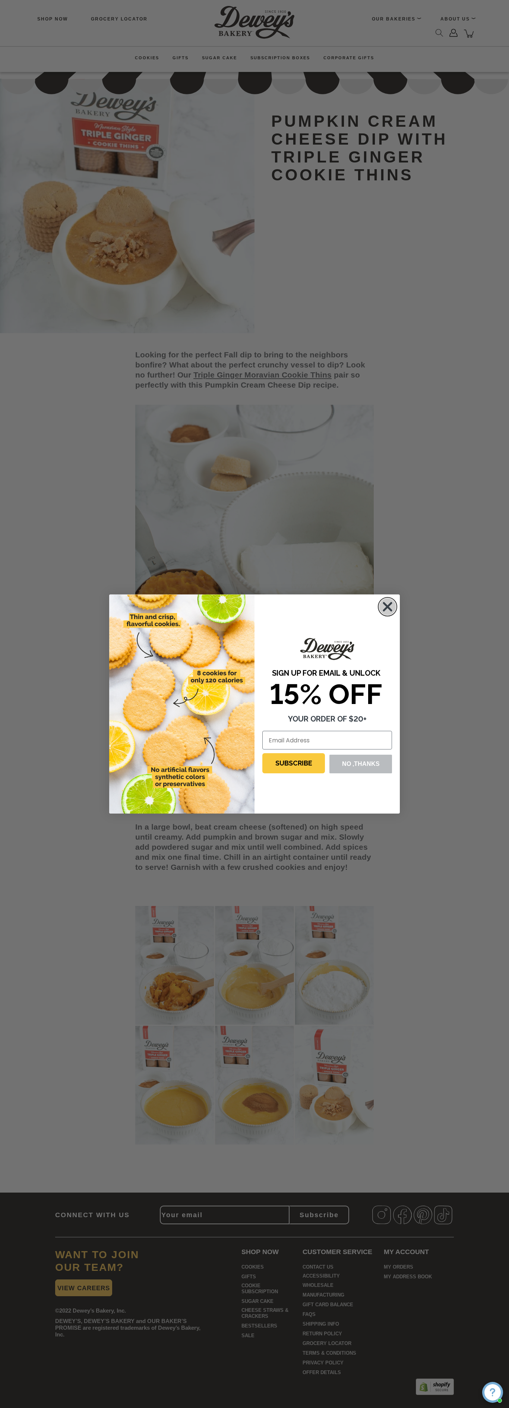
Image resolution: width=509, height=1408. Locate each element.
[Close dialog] (387, 606)
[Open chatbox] (492, 1392)
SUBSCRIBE (293, 763)
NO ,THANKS (361, 764)
